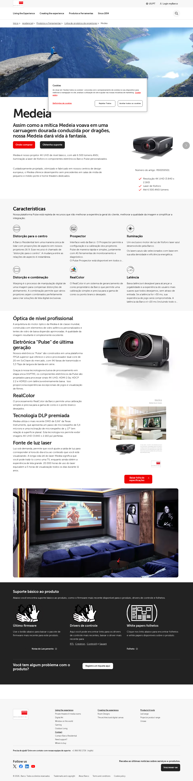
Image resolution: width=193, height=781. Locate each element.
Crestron (80, 644)
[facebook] (21, 766)
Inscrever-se (171, 767)
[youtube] (33, 766)
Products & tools (147, 710)
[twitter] (15, 766)
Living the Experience (24, 13)
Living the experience (64, 710)
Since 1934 (103, 13)
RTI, (72, 644)
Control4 (92, 644)
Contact (58, 732)
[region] (97, 95)
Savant (103, 644)
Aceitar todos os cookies (130, 103)
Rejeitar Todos (105, 103)
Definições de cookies (62, 103)
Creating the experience (52, 13)
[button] (118, 145)
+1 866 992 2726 (82, 751)
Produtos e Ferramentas (81, 13)
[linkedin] (27, 766)
